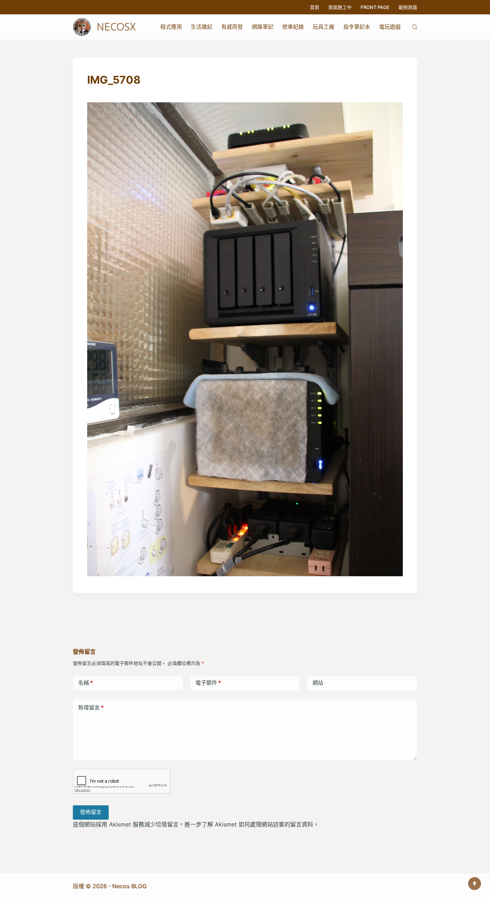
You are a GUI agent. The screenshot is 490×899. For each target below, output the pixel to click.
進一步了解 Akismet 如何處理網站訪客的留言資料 (248, 824)
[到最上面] (474, 883)
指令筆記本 (356, 26)
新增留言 (91, 707)
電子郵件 (208, 682)
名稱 (85, 682)
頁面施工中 (340, 7)
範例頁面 (408, 7)
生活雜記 (201, 26)
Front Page (375, 7)
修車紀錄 (293, 26)
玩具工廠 (323, 26)
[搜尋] (414, 26)
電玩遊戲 (390, 26)
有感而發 (232, 26)
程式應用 (171, 26)
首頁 (314, 7)
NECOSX (116, 26)
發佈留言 (91, 812)
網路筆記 (262, 26)
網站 (317, 682)
